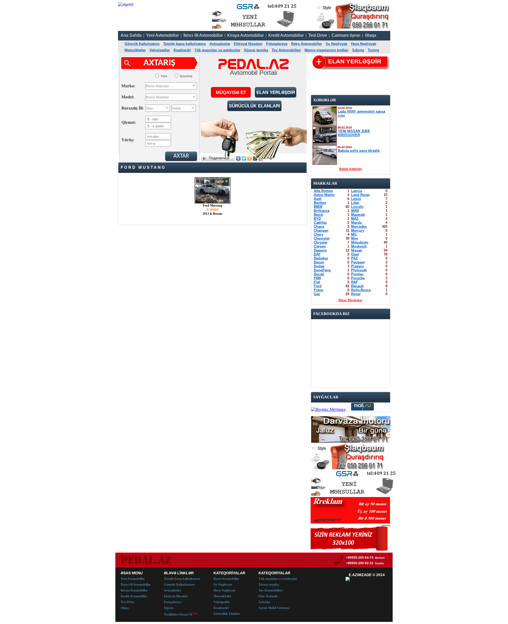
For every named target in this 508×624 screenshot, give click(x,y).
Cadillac (320, 223)
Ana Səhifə (131, 35)
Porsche (358, 278)
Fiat (317, 282)
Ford (317, 286)
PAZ (354, 258)
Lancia (356, 191)
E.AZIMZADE (360, 575)
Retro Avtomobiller (306, 44)
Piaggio (357, 266)
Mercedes (359, 227)
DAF (317, 254)
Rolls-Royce (361, 290)
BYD (317, 219)
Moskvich (359, 246)
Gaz (317, 294)
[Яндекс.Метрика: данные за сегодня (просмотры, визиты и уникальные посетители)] (328, 409)
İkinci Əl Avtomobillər (203, 35)
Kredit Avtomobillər (286, 35)
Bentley (320, 203)
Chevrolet (321, 238)
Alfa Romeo (323, 191)
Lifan (355, 203)
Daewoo (320, 250)
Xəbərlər (264, 602)
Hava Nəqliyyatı (363, 44)
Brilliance (321, 211)
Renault (357, 286)
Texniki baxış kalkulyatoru (184, 44)
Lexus (356, 199)
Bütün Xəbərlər (350, 169)
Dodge (319, 266)
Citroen (320, 246)
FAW (317, 278)
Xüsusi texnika (256, 50)
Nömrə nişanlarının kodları (326, 50)
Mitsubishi (359, 242)
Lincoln (357, 207)
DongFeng (322, 270)
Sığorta (358, 50)
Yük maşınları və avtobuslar (217, 50)
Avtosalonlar (220, 44)
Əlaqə (370, 35)
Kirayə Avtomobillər (245, 35)
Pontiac (357, 274)
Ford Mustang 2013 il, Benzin (212, 210)
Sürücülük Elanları (227, 614)
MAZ (355, 219)
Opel (355, 254)
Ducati (319, 274)
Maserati (358, 215)
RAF (354, 282)
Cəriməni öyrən (346, 35)
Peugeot (358, 262)
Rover (356, 294)
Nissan (356, 250)
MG (354, 234)
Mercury (357, 231)
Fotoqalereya (276, 44)
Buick (318, 215)
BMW (318, 207)
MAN (355, 211)
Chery (318, 234)
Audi (317, 199)
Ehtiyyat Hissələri (248, 44)
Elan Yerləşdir (268, 596)
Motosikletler (135, 50)
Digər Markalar (350, 300)
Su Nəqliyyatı (336, 44)
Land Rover (360, 195)
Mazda (356, 223)
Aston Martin (324, 195)
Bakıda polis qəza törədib (359, 151)
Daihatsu (321, 258)
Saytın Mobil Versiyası (273, 608)
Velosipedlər (159, 50)
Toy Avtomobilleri (286, 50)
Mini (354, 238)
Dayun (319, 262)
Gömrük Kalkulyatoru (142, 44)
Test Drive (317, 35)
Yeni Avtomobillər (162, 35)
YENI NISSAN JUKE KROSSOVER (354, 133)
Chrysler (321, 242)
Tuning (373, 50)
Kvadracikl (182, 50)
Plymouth (359, 270)
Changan (321, 231)
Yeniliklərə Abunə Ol (181, 614)
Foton (318, 290)
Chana (319, 227)
